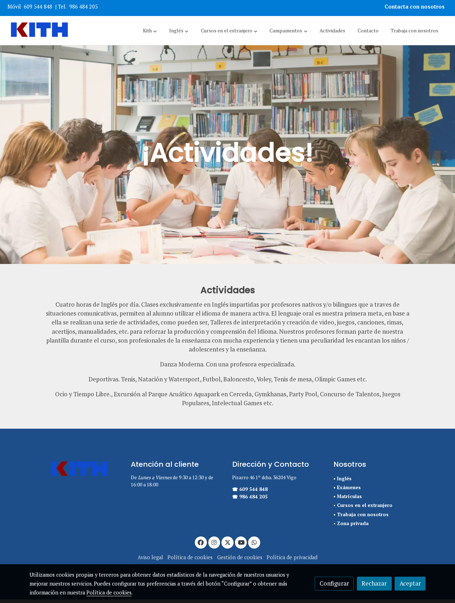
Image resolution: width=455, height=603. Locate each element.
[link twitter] (227, 542)
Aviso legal (150, 557)
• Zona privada (351, 523)
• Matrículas (347, 496)
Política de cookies (190, 557)
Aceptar (410, 583)
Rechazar (374, 583)
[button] (150, 30)
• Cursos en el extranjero (362, 505)
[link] (39, 31)
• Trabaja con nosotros (361, 514)
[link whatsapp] (254, 542)
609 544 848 (38, 6)
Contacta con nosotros (415, 6)
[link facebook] (201, 542)
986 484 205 (83, 6)
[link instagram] (214, 542)
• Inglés (342, 478)
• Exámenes (347, 487)
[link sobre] (75, 470)
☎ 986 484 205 (250, 496)
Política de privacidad (292, 557)
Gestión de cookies (239, 557)
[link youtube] (241, 542)
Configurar (334, 583)
